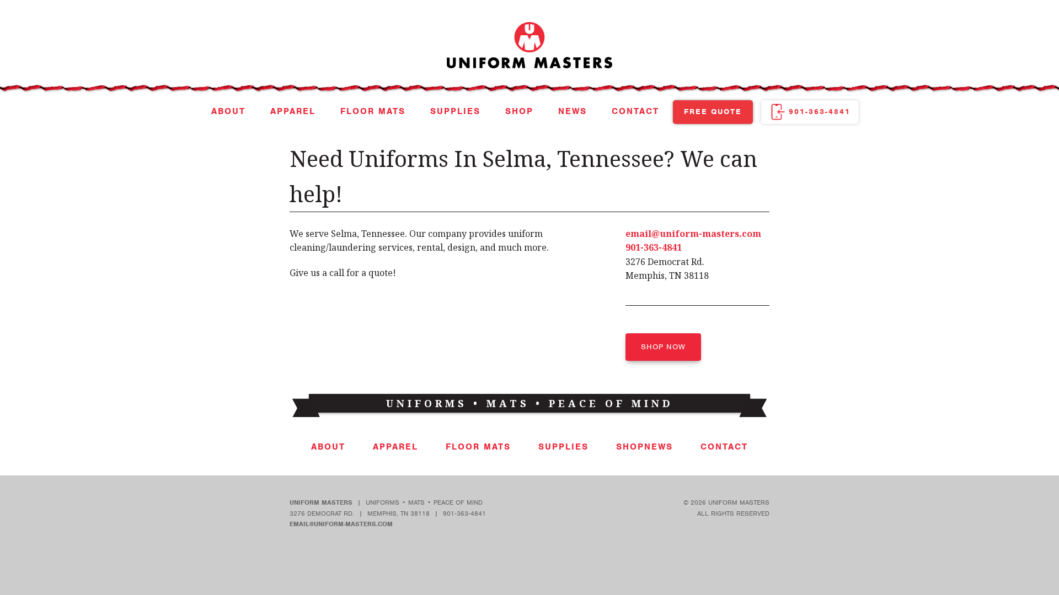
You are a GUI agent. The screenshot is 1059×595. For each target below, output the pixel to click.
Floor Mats (372, 111)
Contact (635, 111)
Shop (519, 111)
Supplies (455, 111)
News (572, 111)
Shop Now (663, 346)
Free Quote (713, 111)
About (228, 111)
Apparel (292, 111)
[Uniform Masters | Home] (529, 76)
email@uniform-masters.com (693, 234)
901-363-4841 (820, 111)
